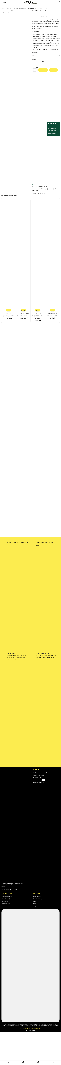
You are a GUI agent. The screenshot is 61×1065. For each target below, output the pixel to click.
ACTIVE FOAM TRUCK (38, 313)
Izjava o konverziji (5, 898)
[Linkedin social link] (41, 194)
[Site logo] (30, 2)
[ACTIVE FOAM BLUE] (8, 256)
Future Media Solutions (30, 1030)
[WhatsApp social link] (42, 194)
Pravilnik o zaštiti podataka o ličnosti (9, 906)
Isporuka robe (4, 901)
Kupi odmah (53, 70)
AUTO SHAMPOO (52, 313)
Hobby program (37, 896)
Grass (34, 903)
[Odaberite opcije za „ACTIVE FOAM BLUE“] (7, 310)
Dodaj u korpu (43, 70)
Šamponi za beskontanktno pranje (8, 316)
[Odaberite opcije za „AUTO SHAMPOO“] (51, 310)
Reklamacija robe (5, 903)
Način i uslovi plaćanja (6, 896)
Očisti (43, 61)
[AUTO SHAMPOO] (52, 256)
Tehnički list (34, 52)
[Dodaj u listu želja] (9, 310)
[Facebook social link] (37, 194)
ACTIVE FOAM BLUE (8, 313)
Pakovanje (34, 59)
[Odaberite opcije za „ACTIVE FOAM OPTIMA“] (22, 310)
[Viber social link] (44, 194)
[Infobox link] (15, 595)
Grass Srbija (51, 189)
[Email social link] (39, 194)
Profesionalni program (38, 898)
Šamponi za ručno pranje (54, 316)
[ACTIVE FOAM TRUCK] (37, 256)
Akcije (34, 906)
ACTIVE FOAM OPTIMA (23, 313)
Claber (35, 901)
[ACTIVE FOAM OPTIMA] (23, 256)
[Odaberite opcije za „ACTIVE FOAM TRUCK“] (36, 310)
